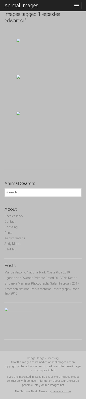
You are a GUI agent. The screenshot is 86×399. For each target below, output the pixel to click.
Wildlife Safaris (14, 238)
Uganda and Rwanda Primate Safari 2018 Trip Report (40, 278)
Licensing (11, 227)
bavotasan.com (61, 391)
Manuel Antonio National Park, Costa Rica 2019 (37, 272)
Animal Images (21, 5)
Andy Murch (12, 244)
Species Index (13, 216)
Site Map (10, 249)
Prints (8, 232)
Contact (9, 221)
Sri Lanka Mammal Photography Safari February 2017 (41, 283)
